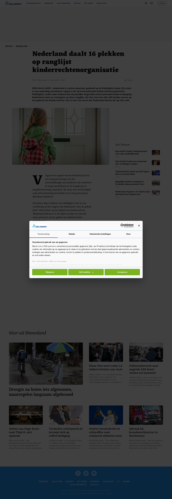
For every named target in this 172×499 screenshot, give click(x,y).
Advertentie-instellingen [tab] (100, 234)
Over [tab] (128, 234)
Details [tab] (72, 234)
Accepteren (122, 272)
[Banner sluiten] (139, 225)
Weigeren (50, 272)
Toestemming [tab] (43, 234)
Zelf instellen (84, 272)
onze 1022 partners (47, 246)
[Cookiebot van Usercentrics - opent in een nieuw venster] (122, 225)
